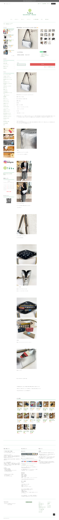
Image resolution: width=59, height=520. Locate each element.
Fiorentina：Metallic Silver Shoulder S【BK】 (52, 420)
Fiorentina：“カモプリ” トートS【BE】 (11, 45)
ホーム (11, 19)
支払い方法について (41, 503)
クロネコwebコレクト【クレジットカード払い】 (27, 465)
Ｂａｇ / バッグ (7, 23)
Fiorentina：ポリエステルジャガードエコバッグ (11, 30)
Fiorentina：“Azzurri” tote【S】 (32, 408)
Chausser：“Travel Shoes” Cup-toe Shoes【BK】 (52, 409)
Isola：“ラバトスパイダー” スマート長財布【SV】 (26, 420)
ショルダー (11, 23)
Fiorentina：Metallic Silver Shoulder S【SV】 (20, 431)
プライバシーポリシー (41, 508)
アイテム (54, 3)
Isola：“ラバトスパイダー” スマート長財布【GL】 (19, 420)
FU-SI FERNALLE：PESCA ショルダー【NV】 (38, 420)
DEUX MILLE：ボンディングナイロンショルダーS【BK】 (11, 35)
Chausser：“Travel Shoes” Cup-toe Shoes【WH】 (45, 409)
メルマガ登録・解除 (35, 19)
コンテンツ (28, 19)
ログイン (49, 3)
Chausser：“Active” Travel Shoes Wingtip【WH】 (19, 409)
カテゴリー (16, 19)
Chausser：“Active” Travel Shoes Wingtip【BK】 (26, 409)
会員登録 (45, 3)
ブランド (22, 19)
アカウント (40, 3)
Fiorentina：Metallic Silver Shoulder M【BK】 (45, 420)
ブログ (42, 19)
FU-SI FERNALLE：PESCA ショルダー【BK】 (32, 432)
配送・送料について (41, 504)
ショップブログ (41, 510)
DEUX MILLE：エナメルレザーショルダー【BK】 (33, 420)
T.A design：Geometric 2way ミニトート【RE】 (26, 431)
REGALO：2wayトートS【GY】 (11, 40)
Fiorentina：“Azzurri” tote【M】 (11, 50)
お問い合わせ (46, 19)
